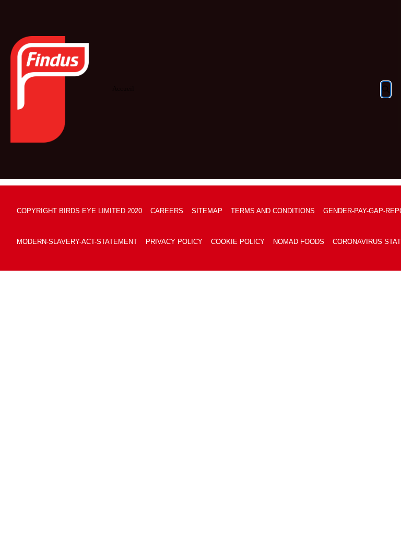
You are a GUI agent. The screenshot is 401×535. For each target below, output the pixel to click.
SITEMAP (207, 211)
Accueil (123, 88)
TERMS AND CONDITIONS (273, 211)
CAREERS (166, 211)
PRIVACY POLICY (174, 242)
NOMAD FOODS (298, 242)
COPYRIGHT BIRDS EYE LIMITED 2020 (79, 211)
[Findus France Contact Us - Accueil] (49, 89)
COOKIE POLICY (238, 242)
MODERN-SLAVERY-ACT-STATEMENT (77, 242)
